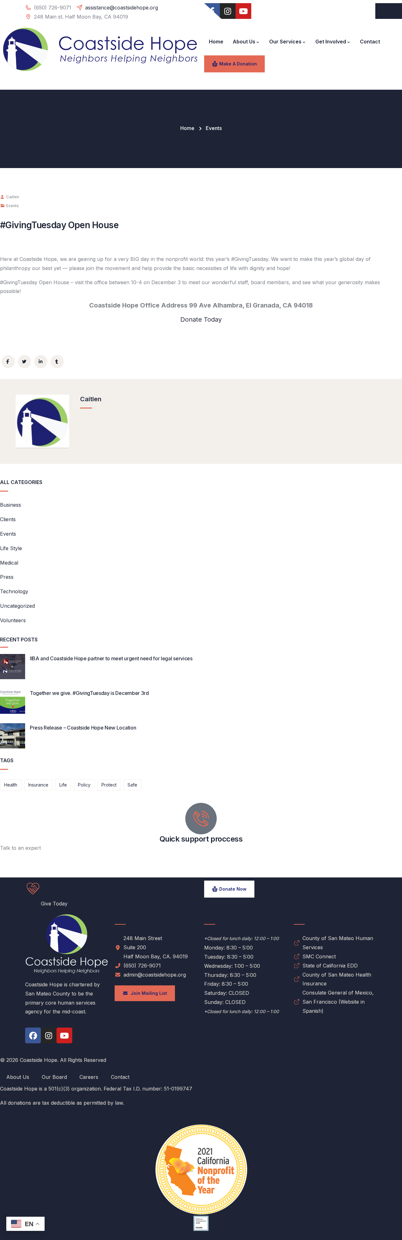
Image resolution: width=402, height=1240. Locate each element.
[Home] (100, 49)
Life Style (11, 548)
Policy (84, 784)
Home (187, 128)
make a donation (238, 63)
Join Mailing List (147, 993)
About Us (17, 1077)
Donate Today (201, 319)
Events (214, 128)
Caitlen (12, 196)
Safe (132, 784)
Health (10, 784)
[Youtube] (243, 11)
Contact (120, 1077)
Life (63, 784)
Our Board (54, 1077)
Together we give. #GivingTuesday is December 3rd (89, 693)
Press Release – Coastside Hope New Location (83, 727)
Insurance (38, 784)
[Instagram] (228, 11)
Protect (109, 784)
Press (7, 577)
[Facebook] (33, 1035)
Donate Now (233, 889)
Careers (88, 1077)
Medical (9, 563)
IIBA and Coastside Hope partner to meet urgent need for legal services (111, 658)
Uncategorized (17, 606)
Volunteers (13, 620)
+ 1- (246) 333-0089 (24, 857)
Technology (14, 591)
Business (10, 505)
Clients (8, 519)
